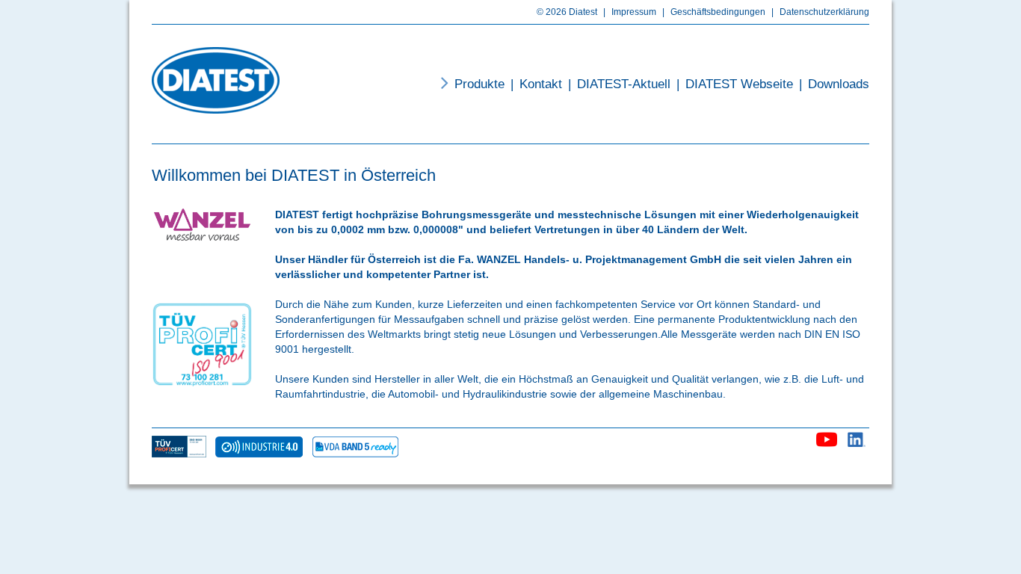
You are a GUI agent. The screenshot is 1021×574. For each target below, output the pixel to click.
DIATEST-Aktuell (619, 84)
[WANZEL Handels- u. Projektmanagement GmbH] (216, 80)
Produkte (479, 84)
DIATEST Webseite (734, 84)
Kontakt (536, 84)
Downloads (834, 84)
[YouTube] (826, 436)
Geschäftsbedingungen (713, 12)
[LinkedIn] (857, 436)
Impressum (629, 12)
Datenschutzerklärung (820, 12)
